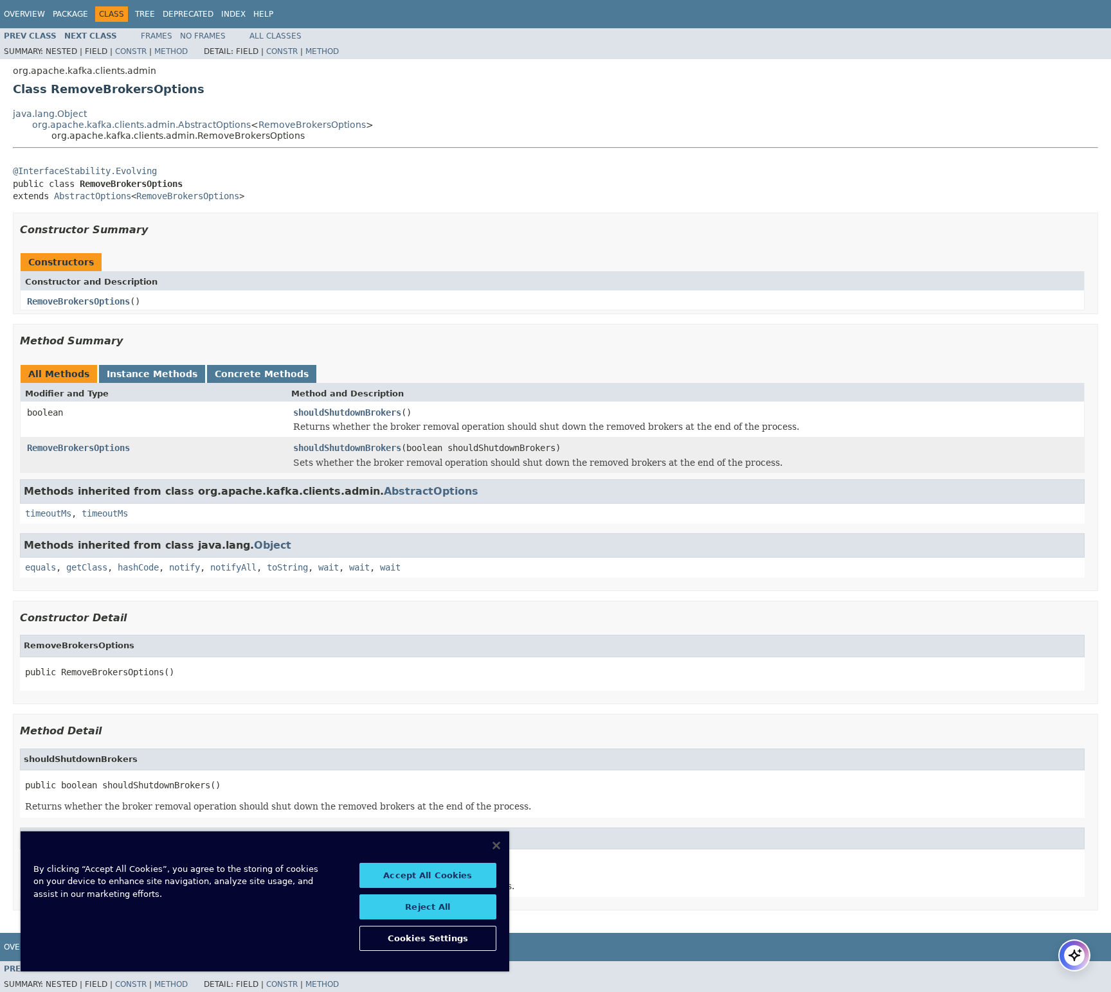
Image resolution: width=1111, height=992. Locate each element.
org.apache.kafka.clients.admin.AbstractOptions (141, 125)
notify (184, 567)
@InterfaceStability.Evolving (85, 171)
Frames (156, 35)
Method (171, 51)
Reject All (427, 907)
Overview (24, 14)
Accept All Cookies (427, 875)
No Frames (203, 35)
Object (272, 545)
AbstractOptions (92, 196)
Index (233, 14)
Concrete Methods (262, 374)
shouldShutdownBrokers (347, 412)
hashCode (138, 567)
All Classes (275, 35)
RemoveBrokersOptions (312, 125)
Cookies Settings (428, 938)
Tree (145, 14)
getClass (86, 567)
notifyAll (233, 567)
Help (263, 14)
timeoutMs (48, 513)
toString (287, 567)
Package (70, 14)
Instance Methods (152, 374)
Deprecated (188, 14)
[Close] (496, 845)
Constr (131, 51)
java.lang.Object (50, 114)
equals (40, 567)
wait (328, 567)
